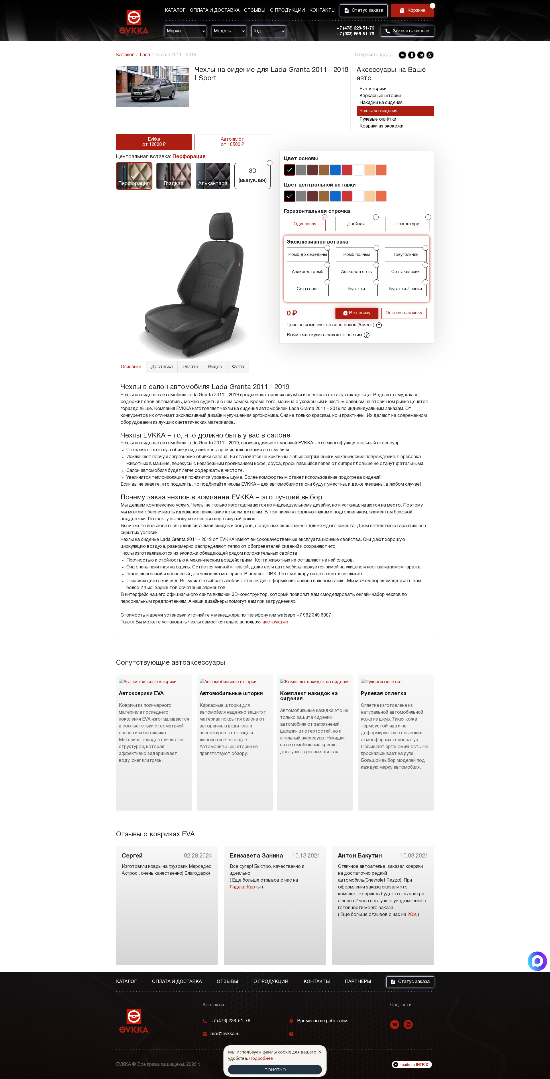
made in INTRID (414, 1064)
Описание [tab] (131, 367)
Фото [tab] (238, 367)
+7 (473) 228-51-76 (355, 28)
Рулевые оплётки (378, 119)
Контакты (322, 11)
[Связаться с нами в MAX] (537, 961)
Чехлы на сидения (378, 111)
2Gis (412, 915)
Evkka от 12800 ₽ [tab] (154, 142)
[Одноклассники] (412, 55)
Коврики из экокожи (381, 126)
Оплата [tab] (190, 367)
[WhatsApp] (430, 55)
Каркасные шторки (380, 96)
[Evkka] (134, 22)
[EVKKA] (134, 1021)
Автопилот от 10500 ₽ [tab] (232, 142)
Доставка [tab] (162, 367)
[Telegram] (421, 55)
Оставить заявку (404, 313)
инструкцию (275, 622)
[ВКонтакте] (402, 55)
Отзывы (254, 11)
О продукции (287, 11)
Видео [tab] (215, 367)
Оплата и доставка (214, 11)
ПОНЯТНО (275, 1069)
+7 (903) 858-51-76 (355, 34)
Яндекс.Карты (245, 887)
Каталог (175, 11)
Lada (145, 55)
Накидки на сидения (381, 103)
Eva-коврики (373, 89)
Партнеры (358, 982)
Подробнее (261, 1058)
